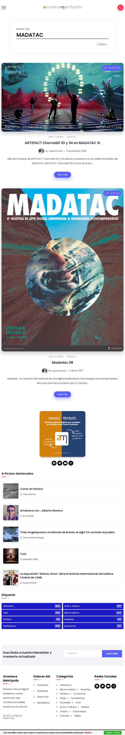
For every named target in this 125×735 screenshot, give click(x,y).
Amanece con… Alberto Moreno (41, 510)
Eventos (71, 136)
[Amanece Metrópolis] (62, 7)
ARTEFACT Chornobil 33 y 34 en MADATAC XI (62, 142)
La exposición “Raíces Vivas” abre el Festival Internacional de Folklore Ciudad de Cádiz (66, 575)
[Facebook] (54, 463)
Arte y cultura (56, 136)
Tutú (23, 554)
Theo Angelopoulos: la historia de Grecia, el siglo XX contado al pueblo (67, 532)
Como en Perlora (31, 489)
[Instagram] (70, 463)
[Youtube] (65, 463)
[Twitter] (59, 463)
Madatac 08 (62, 362)
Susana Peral (56, 150)
